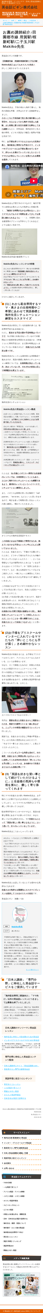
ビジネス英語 (8, 1210)
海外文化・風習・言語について (15, 1223)
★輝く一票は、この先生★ (27, 20)
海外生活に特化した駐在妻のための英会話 (21, 1037)
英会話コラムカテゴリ (21, 1177)
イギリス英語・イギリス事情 (14, 1196)
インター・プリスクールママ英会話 (17, 1143)
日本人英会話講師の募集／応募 (16, 1153)
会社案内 (7, 1163)
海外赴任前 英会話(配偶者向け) (8, 14)
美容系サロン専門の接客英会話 (17, 1069)
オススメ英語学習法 (12, 1095)
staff (12, 20)
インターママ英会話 (35, 14)
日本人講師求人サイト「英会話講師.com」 (21, 1066)
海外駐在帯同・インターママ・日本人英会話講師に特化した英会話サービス (21, 2)
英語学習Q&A (9, 1246)
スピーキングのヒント (12, 1205)
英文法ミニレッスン (12, 1084)
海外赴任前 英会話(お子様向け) (21, 14)
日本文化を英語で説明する (15, 1098)
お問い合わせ (9, 1168)
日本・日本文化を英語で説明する (16, 1219)
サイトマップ (35, 1311)
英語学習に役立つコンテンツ (15, 1158)
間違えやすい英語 (11, 1091)
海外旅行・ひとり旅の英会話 (14, 1228)
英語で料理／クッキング (12, 1241)
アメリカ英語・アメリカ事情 (14, 1192)
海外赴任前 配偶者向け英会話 (15, 1138)
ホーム (5, 20)
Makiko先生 (17, 927)
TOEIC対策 (8, 1183)
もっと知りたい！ (32, 970)
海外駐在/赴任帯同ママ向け (13, 1232)
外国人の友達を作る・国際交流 (15, 1214)
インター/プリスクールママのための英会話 (21, 1040)
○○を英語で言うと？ (12, 1088)
